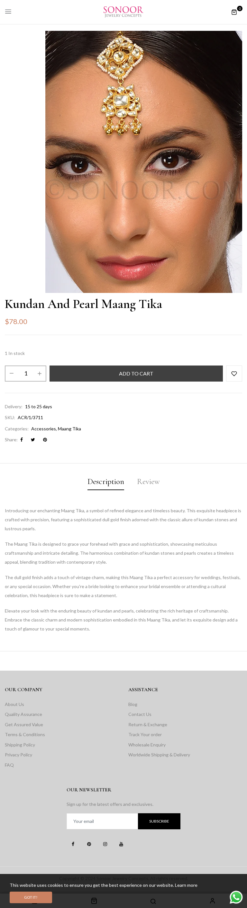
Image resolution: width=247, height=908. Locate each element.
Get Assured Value (24, 724)
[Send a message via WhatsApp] (236, 897)
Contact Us (139, 714)
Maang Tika (69, 428)
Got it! (31, 897)
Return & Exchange (147, 724)
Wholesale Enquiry (147, 744)
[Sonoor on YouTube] (121, 843)
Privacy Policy (18, 754)
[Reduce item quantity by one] (11, 373)
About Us (14, 704)
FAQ (9, 765)
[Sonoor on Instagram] (105, 843)
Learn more (186, 885)
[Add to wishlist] (234, 374)
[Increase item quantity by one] (39, 373)
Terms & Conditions (25, 734)
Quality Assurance (23, 714)
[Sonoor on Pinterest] (89, 843)
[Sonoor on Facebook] (73, 843)
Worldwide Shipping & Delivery (159, 754)
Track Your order (145, 734)
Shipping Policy (20, 744)
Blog (132, 704)
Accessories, (44, 428)
